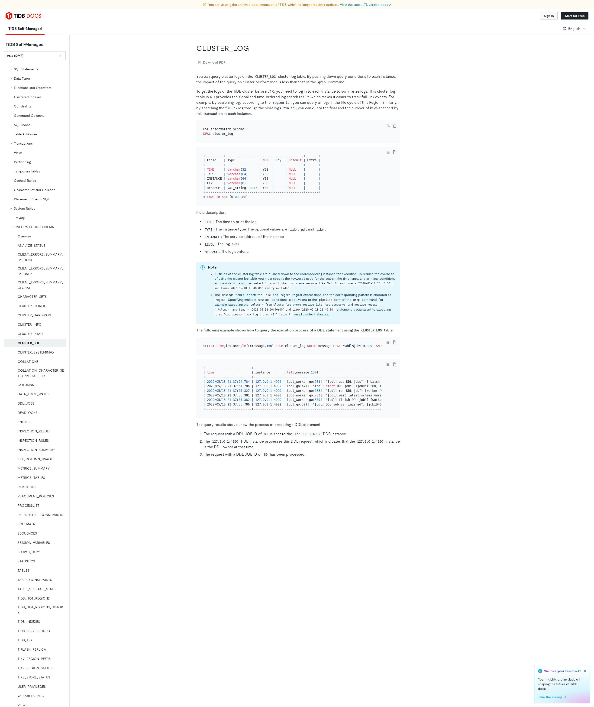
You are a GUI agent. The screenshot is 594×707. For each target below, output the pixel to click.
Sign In (549, 16)
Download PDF (214, 62)
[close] (585, 671)
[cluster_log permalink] (253, 48)
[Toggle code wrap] (388, 126)
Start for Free (575, 16)
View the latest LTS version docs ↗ (365, 4)
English (574, 28)
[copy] (394, 126)
